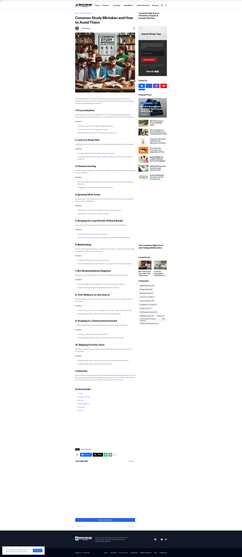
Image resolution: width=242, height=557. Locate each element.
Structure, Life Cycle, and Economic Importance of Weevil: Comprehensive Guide (158, 141)
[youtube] (163, 86)
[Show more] (115, 455)
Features (105, 5)
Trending (116, 5)
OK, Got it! (37, 550)
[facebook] (141, 86)
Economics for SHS (147, 297)
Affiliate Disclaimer (146, 553)
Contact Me (133, 553)
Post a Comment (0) (105, 520)
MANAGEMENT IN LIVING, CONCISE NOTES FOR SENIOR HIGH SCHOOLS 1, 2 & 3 (158, 159)
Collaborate (163, 553)
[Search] (165, 5)
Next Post (131, 526)
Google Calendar (101, 157)
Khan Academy (93, 314)
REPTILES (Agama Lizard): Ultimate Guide (156, 123)
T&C (155, 553)
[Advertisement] (105, 431)
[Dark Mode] (161, 5)
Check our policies (22, 551)
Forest (118, 264)
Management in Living (148, 304)
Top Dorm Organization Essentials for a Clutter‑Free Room (159, 273)
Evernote (102, 338)
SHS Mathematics (146, 316)
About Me (113, 553)
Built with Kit (152, 71)
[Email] (110, 455)
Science (160, 316)
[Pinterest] (149, 86)
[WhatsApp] (106, 455)
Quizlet (110, 187)
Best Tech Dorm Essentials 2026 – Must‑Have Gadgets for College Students (144, 273)
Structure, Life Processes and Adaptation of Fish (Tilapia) (157, 150)
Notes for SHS (118, 380)
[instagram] (156, 86)
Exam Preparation (86, 13)
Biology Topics (146, 289)
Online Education (143, 5)
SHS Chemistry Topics (148, 312)
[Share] (133, 28)
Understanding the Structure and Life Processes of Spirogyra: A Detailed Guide (158, 177)
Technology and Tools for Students (152, 319)
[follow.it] (141, 89)
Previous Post (80, 526)
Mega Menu (128, 5)
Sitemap (155, 5)
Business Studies (146, 293)
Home (97, 5)
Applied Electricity (147, 285)
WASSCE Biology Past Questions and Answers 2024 (158, 168)
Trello (90, 129)
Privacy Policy (123, 553)
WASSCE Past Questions (149, 323)
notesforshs (86, 553)
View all (130, 461)
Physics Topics (145, 308)
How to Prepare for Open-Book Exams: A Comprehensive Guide (158, 132)
